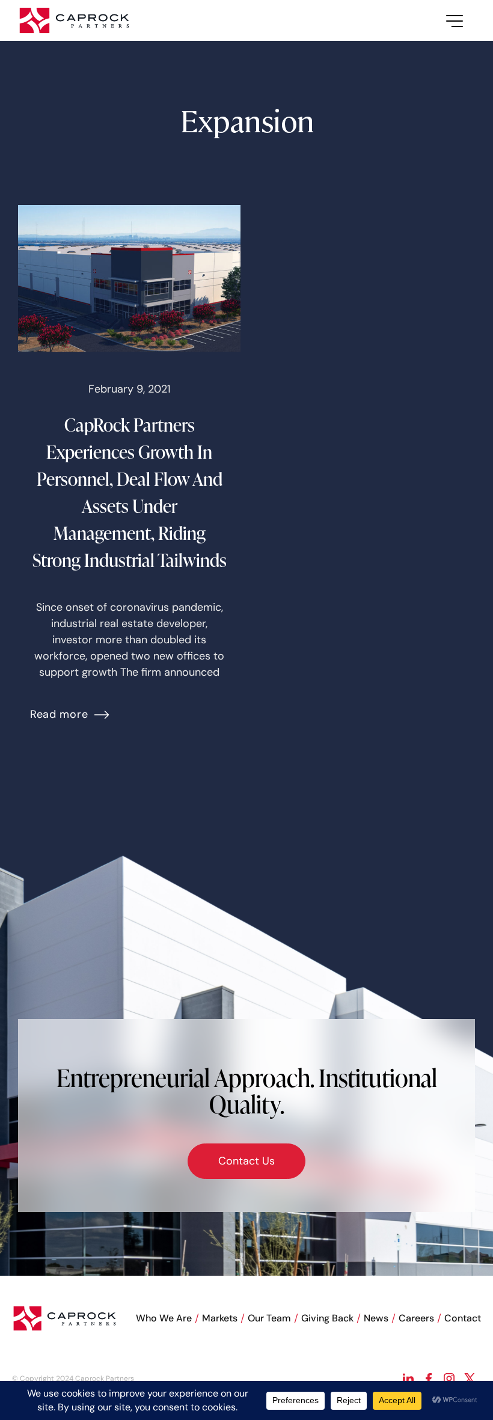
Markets (219, 1318)
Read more (59, 714)
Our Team (269, 1318)
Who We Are (164, 1318)
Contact (462, 1318)
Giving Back (327, 1318)
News (376, 1318)
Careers (416, 1318)
